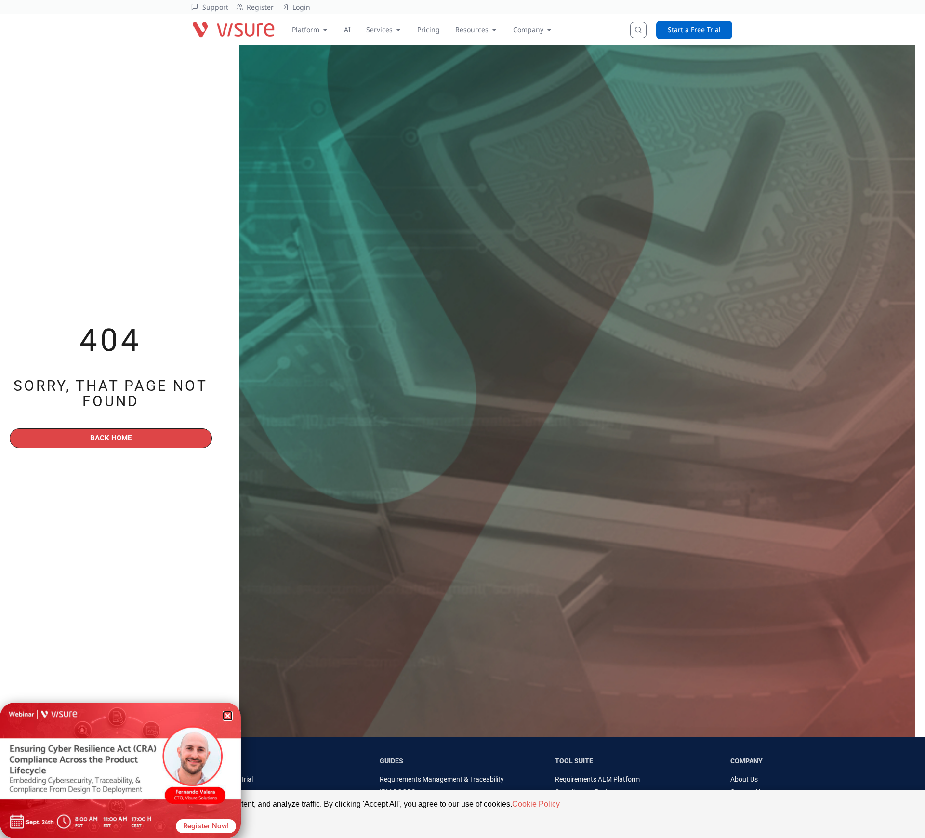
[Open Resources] (494, 30)
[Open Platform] (325, 30)
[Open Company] (549, 30)
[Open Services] (398, 30)
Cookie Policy (536, 804)
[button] (227, 715)
